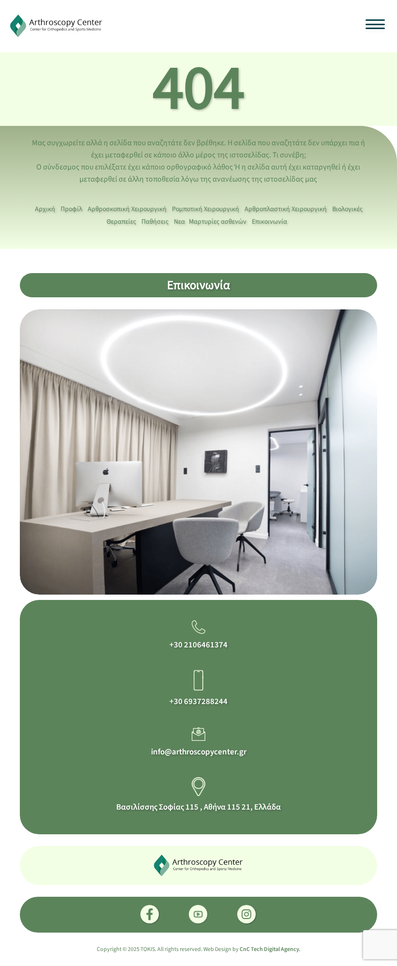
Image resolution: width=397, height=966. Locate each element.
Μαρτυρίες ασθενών (217, 222)
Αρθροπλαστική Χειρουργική (285, 209)
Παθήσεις (154, 222)
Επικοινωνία (269, 222)
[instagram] (247, 915)
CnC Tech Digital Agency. (270, 949)
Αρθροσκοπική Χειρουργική (127, 209)
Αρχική (45, 209)
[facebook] (150, 915)
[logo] (56, 25)
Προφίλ (71, 209)
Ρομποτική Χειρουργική (205, 209)
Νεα (179, 222)
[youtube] (198, 915)
